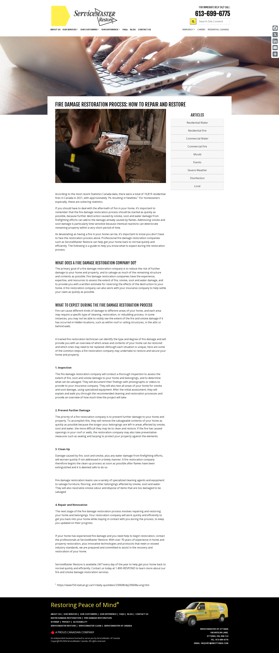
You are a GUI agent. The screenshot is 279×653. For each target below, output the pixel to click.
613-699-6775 (212, 13)
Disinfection (197, 178)
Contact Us (144, 29)
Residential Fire (197, 130)
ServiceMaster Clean (90, 625)
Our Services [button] (69, 29)
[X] (275, 34)
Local (197, 186)
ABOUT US (56, 614)
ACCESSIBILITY (80, 621)
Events (197, 162)
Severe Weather (197, 170)
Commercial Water (197, 138)
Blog (133, 29)
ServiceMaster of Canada (118, 625)
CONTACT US (141, 614)
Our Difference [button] (109, 29)
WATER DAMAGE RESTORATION (66, 618)
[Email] (275, 47)
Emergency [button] (187, 29)
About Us (55, 29)
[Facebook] (275, 28)
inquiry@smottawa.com (214, 643)
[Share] (275, 54)
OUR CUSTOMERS (88, 614)
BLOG (130, 614)
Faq (125, 29)
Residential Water (197, 122)
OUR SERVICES (70, 614)
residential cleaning (218, 29)
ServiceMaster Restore (63, 625)
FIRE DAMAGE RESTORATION (98, 618)
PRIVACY (66, 621)
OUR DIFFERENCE (108, 614)
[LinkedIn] (275, 41)
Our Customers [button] (88, 29)
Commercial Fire (197, 146)
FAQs (121, 614)
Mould (197, 154)
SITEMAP (55, 621)
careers (201, 29)
